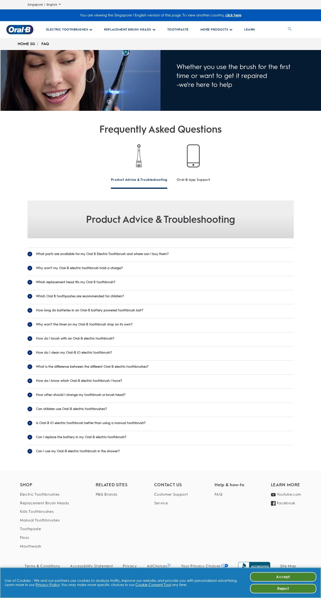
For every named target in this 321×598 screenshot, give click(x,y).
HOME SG (26, 44)
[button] (160, 254)
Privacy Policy (47, 585)
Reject (283, 588)
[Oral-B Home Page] (19, 29)
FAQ (45, 44)
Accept (283, 577)
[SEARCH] (290, 29)
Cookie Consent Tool (153, 585)
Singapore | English (42, 4)
